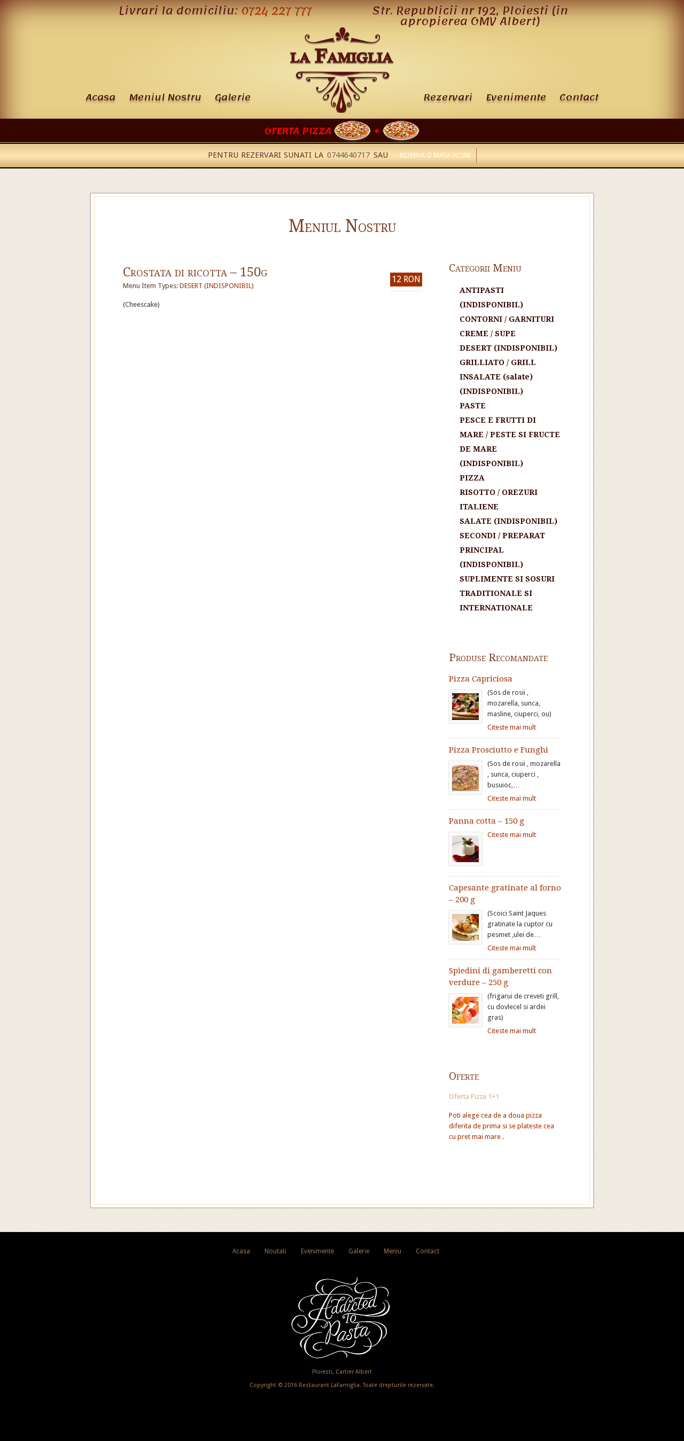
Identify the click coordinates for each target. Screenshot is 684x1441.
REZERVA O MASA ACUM (435, 155)
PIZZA (472, 478)
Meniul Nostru (165, 97)
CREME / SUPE (488, 333)
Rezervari (447, 97)
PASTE (473, 405)
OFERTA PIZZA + (324, 131)
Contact (578, 97)
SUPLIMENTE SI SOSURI (507, 579)
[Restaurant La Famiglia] (341, 110)
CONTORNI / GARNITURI (507, 319)
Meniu (392, 1251)
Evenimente (516, 97)
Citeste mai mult (511, 727)
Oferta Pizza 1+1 (474, 1097)
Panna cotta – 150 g (486, 821)
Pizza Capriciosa (480, 679)
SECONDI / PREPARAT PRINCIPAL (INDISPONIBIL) (502, 550)
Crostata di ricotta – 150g (195, 272)
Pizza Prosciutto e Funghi (498, 750)
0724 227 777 (276, 11)
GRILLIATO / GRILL (498, 362)
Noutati (275, 1251)
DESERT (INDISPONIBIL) (217, 286)
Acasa (100, 97)
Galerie (233, 97)
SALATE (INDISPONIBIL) (508, 521)
